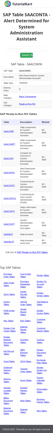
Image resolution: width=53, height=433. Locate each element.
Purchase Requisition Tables (25, 284)
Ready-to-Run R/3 (27, 104)
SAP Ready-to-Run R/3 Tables (32, 252)
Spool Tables (9, 361)
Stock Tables (9, 294)
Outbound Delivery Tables (8, 370)
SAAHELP (8, 234)
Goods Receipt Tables (23, 294)
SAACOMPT (9, 144)
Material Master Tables (23, 329)
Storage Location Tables (7, 390)
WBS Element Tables (24, 352)
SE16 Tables (25, 361)
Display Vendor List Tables (42, 370)
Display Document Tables (41, 352)
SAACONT (8, 158)
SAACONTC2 (10, 198)
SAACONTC (9, 185)
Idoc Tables (9, 321)
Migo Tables (25, 401)
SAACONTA (9, 173)
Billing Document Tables (8, 401)
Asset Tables (26, 380)
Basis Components (27, 96)
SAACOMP (9, 131)
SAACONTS (9, 211)
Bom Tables (25, 321)
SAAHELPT (9, 242)
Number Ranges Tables (23, 390)
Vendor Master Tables (23, 312)
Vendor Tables (43, 275)
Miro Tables (42, 411)
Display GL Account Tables (42, 284)
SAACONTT (9, 224)
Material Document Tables (8, 411)
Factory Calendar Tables (41, 380)
